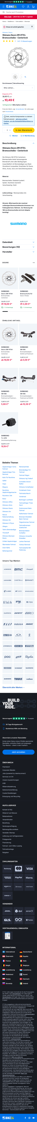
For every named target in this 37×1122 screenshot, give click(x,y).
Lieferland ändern (29, 1014)
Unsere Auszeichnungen (10, 780)
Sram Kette (6, 548)
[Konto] (28, 6)
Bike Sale (7, 17)
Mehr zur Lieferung (17, 1057)
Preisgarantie (6, 839)
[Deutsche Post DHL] (7, 911)
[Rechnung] (7, 869)
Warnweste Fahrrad (9, 544)
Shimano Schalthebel (26, 487)
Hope (4, 484)
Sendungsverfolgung (9, 826)
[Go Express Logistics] (18, 920)
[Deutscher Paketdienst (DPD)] (18, 911)
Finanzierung (6, 842)
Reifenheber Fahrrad (26, 513)
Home (4, 21)
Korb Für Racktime (8, 477)
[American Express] (7, 878)
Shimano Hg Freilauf (26, 478)
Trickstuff (5, 533)
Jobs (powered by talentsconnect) (14, 773)
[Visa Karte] (29, 869)
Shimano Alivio (7, 505)
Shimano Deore (7, 508)
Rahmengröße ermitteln (10, 829)
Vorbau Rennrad (24, 544)
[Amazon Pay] (7, 887)
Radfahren (11, 21)
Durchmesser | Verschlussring (13, 83)
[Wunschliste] (23, 6)
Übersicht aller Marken (12, 687)
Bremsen (27, 21)
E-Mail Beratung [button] (29, 135)
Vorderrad (22, 496)
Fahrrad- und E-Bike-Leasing (12, 846)
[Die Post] (29, 911)
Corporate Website (8, 770)
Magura (5, 487)
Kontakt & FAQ (7, 810)
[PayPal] (18, 878)
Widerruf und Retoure (9, 813)
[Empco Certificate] (7, 936)
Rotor (4, 499)
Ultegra (4, 526)
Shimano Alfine (7, 502)
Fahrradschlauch (24, 493)
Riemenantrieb (24, 467)
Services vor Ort (7, 777)
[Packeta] (29, 920)
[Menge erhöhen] (10, 130)
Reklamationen (7, 816)
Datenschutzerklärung (9, 790)
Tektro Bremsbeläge (9, 529)
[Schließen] (32, 26)
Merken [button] (15, 136)
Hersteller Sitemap (8, 833)
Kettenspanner (7, 551)
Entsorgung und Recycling (11, 796)
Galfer (4, 480)
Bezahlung (6, 823)
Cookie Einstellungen (9, 793)
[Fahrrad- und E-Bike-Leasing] (7, 896)
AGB (3, 783)
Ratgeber (5, 852)
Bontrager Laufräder (26, 500)
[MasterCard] (18, 869)
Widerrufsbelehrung (9, 786)
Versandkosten (7, 819)
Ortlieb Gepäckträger (9, 541)
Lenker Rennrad (24, 541)
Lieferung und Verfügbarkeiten (12, 836)
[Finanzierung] (29, 887)
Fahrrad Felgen (24, 475)
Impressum (6, 767)
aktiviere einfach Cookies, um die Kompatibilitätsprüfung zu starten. (18, 121)
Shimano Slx (6, 520)
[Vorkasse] (18, 887)
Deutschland (9, 111)
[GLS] (7, 920)
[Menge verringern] (4, 130)
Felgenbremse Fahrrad (26, 522)
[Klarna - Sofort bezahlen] (29, 878)
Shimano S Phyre (8, 523)
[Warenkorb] (33, 6)
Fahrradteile (19, 21)
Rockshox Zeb (7, 495)
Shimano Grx (6, 511)
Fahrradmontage (8, 849)
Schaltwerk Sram (25, 490)
